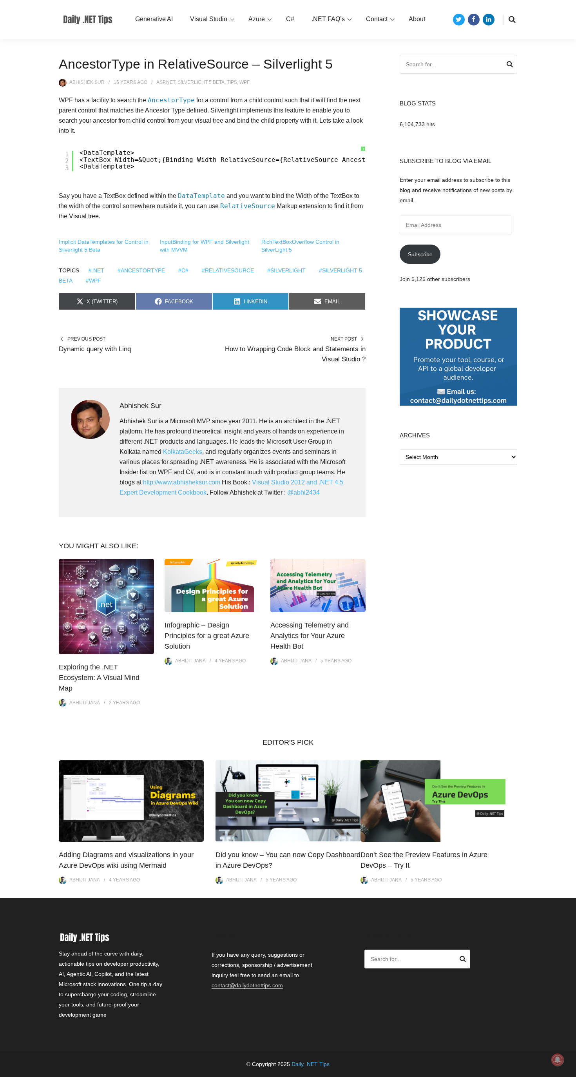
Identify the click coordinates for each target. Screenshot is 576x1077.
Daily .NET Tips (311, 1064)
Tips (232, 82)
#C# (183, 270)
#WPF (93, 280)
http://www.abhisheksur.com (181, 482)
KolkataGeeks (182, 451)
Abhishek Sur (87, 82)
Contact (377, 19)
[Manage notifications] (557, 1059)
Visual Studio (208, 19)
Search (509, 65)
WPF (244, 82)
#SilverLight (286, 270)
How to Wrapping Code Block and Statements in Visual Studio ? (295, 354)
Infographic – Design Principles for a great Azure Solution (207, 635)
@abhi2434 (303, 492)
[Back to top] (568, 1069)
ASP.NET (165, 82)
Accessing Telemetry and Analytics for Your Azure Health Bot (309, 635)
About (417, 19)
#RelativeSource (228, 270)
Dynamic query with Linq (95, 349)
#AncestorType (141, 270)
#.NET (96, 270)
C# (290, 19)
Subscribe (420, 254)
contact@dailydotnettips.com (247, 985)
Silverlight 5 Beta (201, 82)
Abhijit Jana (84, 702)
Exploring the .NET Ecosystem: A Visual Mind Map (99, 677)
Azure (256, 19)
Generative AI (154, 19)
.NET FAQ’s (328, 19)
